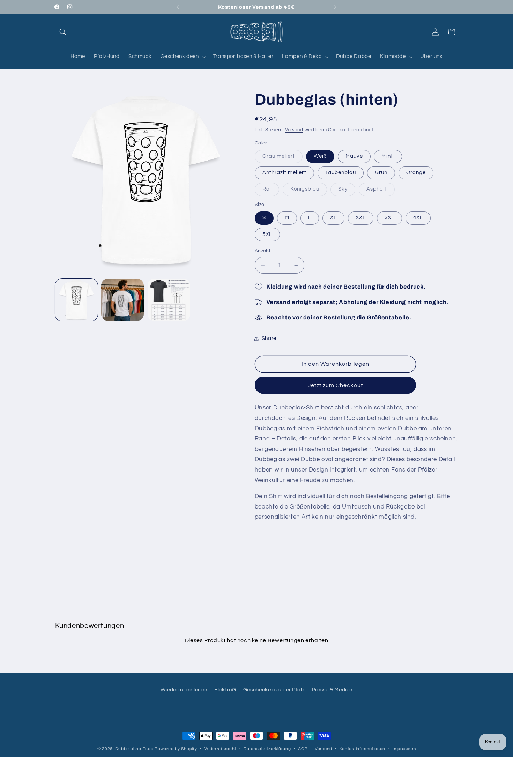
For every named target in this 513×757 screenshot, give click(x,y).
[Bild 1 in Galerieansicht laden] (76, 300)
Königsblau (308, 191)
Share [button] (269, 338)
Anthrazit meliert (284, 172)
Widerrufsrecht (220, 749)
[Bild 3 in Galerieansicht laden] (169, 300)
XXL (361, 217)
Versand (294, 130)
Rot (270, 191)
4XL (418, 217)
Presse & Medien (332, 689)
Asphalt (380, 191)
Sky (346, 191)
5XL (267, 234)
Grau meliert (282, 158)
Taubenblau (340, 172)
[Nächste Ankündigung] (335, 7)
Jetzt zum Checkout (335, 385)
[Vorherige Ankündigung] (178, 7)
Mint (387, 156)
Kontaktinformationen (363, 749)
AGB (302, 749)
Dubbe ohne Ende (134, 749)
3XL (389, 217)
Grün (381, 172)
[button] (63, 32)
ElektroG (225, 689)
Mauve (354, 156)
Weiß (320, 156)
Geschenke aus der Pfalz (274, 689)
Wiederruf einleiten (184, 689)
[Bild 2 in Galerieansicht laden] (122, 300)
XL (333, 217)
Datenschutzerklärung (267, 749)
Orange (416, 172)
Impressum (404, 749)
